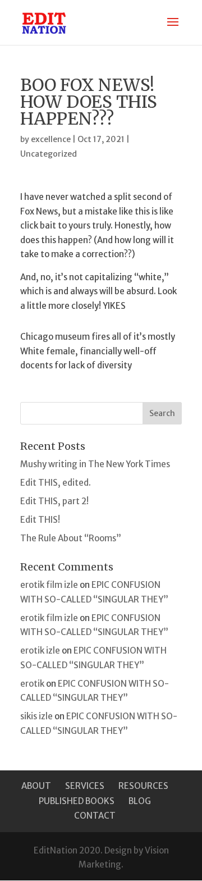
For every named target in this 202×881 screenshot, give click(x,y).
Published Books (76, 801)
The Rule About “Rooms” (70, 538)
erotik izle (40, 650)
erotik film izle (49, 584)
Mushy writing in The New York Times (95, 464)
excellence (51, 139)
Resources (143, 785)
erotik (32, 683)
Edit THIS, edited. (55, 482)
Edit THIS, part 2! (54, 501)
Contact (95, 815)
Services (84, 785)
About (36, 785)
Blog (139, 801)
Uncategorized (48, 154)
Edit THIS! (40, 519)
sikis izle (36, 716)
